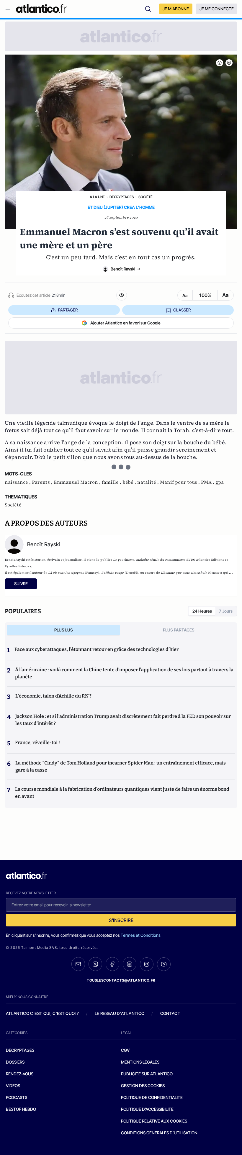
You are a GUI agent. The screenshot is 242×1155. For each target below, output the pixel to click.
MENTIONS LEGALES (140, 1061)
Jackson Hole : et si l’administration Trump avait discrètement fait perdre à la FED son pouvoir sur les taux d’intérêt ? (123, 719)
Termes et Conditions (141, 935)
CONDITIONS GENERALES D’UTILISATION (159, 1132)
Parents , (43, 482)
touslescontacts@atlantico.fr (121, 980)
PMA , (208, 482)
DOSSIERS (15, 1061)
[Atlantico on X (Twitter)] (95, 964)
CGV (125, 1050)
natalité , (148, 482)
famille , (112, 482)
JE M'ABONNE (176, 8)
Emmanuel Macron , (78, 482)
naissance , (18, 482)
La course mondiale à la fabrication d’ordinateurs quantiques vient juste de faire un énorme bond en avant (122, 792)
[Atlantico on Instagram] (146, 964)
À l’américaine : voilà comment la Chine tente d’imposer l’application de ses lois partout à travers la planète (124, 673)
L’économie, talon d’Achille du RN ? (53, 696)
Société (145, 197)
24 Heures (202, 610)
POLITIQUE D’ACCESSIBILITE (147, 1109)
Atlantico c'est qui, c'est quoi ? (42, 1013)
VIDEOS (13, 1085)
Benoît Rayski (123, 268)
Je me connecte (217, 8)
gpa (219, 482)
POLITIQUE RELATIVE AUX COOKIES (154, 1120)
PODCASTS (16, 1097)
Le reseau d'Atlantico (119, 1013)
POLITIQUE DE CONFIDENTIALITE (152, 1097)
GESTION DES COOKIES (143, 1085)
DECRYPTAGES (20, 1050)
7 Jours (226, 610)
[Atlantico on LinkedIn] (129, 964)
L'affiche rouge (112, 572)
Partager (68, 309)
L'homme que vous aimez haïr (184, 572)
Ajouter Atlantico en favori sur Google (125, 322)
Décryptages (121, 197)
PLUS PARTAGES (178, 629)
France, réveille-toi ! (37, 742)
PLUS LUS (63, 629)
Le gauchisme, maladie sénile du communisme (149, 559)
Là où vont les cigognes (66, 572)
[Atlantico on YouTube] (164, 964)
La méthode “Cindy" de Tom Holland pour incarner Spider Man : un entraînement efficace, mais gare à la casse (120, 766)
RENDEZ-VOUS (19, 1073)
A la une (97, 197)
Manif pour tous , (180, 482)
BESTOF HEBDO (21, 1109)
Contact (170, 1013)
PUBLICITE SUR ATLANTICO (147, 1073)
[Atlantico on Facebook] (112, 964)
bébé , (129, 482)
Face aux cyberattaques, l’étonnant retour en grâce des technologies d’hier (96, 649)
